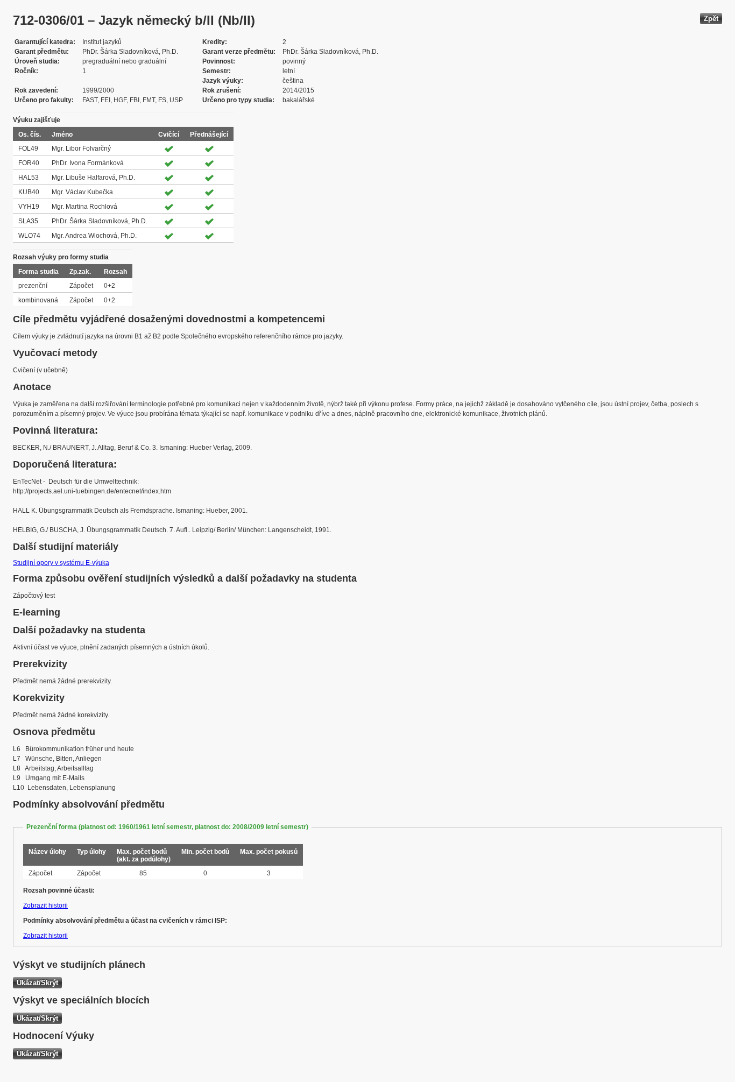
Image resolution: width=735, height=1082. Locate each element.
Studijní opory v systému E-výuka (61, 563)
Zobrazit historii (45, 905)
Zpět (711, 19)
